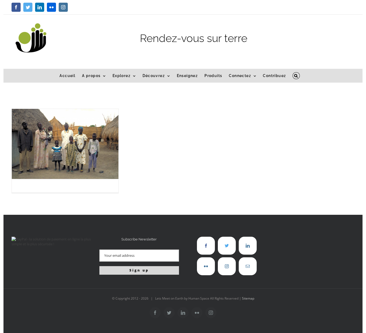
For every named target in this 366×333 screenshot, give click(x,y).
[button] (296, 75)
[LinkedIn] (248, 246)
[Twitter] (227, 246)
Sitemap (248, 298)
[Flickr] (206, 266)
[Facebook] (206, 246)
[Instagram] (227, 266)
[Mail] (248, 266)
